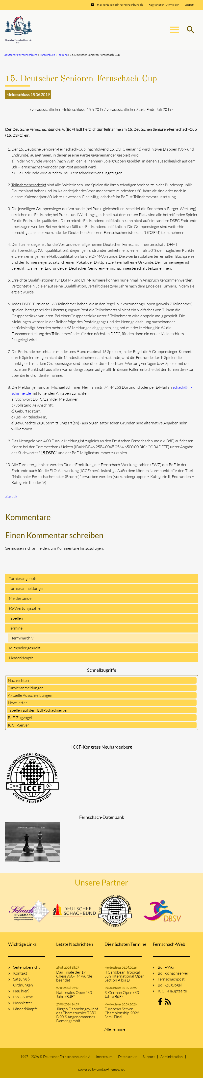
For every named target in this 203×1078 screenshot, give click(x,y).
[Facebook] (160, 1003)
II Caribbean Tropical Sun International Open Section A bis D (124, 976)
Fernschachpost (171, 979)
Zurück (11, 496)
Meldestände (20, 598)
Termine (16, 628)
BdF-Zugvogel (20, 717)
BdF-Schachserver (173, 973)
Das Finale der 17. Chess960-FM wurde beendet (74, 976)
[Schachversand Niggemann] (29, 910)
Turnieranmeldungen (27, 588)
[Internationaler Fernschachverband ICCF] (115, 910)
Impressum (104, 1056)
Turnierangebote (23, 578)
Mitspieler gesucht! (25, 647)
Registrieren (156, 4)
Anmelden (172, 4)
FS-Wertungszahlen (26, 608)
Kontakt (20, 973)
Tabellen (16, 618)
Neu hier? (21, 990)
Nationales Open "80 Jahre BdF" (74, 994)
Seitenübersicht (26, 967)
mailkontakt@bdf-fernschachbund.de (120, 4)
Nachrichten (18, 680)
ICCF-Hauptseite (172, 990)
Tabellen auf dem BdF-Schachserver (38, 710)
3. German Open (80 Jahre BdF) (121, 994)
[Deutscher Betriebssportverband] (162, 911)
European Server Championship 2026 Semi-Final (121, 1013)
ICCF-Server (18, 725)
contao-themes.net (111, 1069)
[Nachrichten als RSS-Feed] (168, 1003)
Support (189, 4)
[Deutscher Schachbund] (74, 910)
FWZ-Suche (23, 996)
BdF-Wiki (166, 967)
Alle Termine (114, 1029)
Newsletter (17, 702)
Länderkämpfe (21, 657)
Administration (171, 1056)
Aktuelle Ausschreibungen (30, 695)
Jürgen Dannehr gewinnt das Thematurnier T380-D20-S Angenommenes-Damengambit (77, 1015)
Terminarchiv (22, 637)
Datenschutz (127, 1056)
